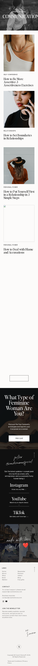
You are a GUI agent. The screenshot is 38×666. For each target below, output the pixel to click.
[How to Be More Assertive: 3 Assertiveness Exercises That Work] (19, 53)
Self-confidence (11, 74)
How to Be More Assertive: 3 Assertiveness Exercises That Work (18, 83)
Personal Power (11, 187)
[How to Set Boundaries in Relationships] (19, 109)
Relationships (10, 131)
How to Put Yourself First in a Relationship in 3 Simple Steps (19, 194)
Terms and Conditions (15, 661)
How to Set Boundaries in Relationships (18, 136)
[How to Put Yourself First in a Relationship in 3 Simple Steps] (19, 165)
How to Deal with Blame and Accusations (18, 250)
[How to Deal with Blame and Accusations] (19, 223)
